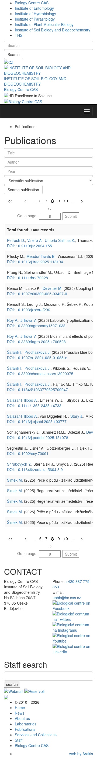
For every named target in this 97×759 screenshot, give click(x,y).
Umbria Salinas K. (60, 240)
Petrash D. (16, 240)
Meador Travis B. (41, 256)
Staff (18, 740)
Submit (71, 216)
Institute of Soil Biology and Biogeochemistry (52, 30)
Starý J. (76, 416)
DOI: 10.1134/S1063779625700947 (37, 389)
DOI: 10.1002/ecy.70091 (27, 453)
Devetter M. (53, 288)
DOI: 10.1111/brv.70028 (27, 277)
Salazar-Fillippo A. (22, 400)
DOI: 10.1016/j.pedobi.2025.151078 (37, 437)
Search (14, 54)
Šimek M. (15, 480)
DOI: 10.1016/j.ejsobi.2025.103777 (37, 421)
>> (49, 208)
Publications (25, 729)
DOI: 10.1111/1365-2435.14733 (34, 405)
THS (18, 35)
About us (22, 718)
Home (20, 707)
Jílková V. (28, 320)
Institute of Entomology (34, 8)
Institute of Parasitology (35, 19)
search (12, 684)
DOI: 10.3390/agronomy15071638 (36, 325)
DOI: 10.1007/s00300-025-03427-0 (37, 293)
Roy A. (12, 320)
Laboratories (25, 723)
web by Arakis (81, 753)
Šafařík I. (14, 352)
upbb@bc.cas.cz (67, 597)
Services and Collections (36, 734)
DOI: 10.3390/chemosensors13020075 (40, 373)
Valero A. (35, 240)
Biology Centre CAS (31, 2)
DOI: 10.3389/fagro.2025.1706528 (36, 341)
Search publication (23, 189)
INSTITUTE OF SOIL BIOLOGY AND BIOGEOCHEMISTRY (35, 81)
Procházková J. (38, 352)
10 (66, 200)
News (19, 713)
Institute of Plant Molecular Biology (44, 24)
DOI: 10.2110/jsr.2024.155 (29, 245)
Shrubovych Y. (19, 464)
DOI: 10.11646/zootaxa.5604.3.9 (35, 469)
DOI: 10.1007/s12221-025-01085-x (37, 357)
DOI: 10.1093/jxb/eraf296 (28, 309)
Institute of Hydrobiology (35, 13)
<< (10, 200)
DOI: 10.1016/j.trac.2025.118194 (35, 261)
